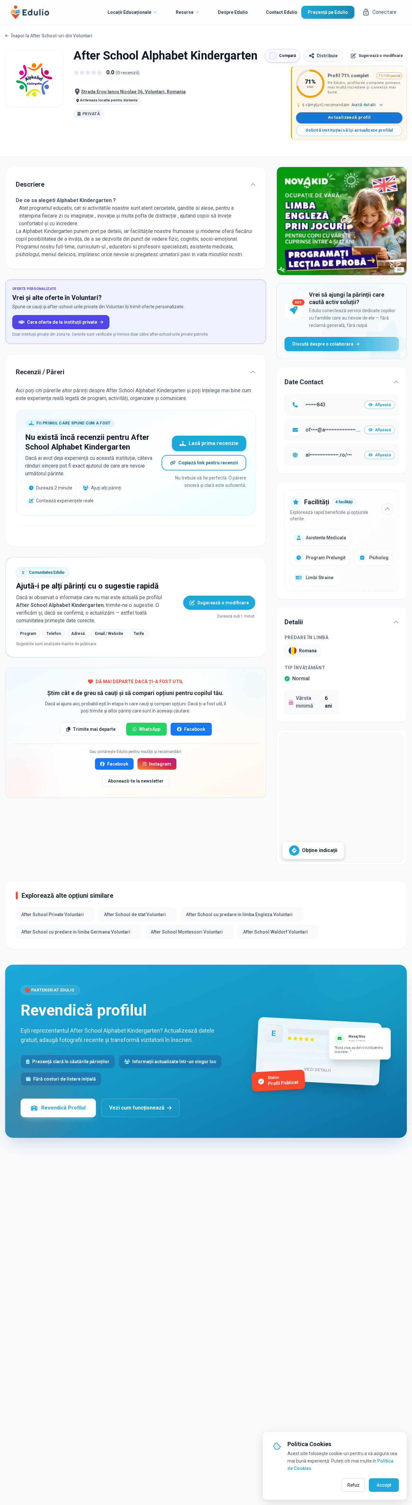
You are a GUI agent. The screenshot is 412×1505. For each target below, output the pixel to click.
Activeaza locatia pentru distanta (108, 100)
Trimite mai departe (94, 729)
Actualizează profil (349, 117)
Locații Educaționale (129, 12)
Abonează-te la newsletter (136, 781)
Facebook (194, 729)
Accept (384, 1485)
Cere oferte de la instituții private (62, 322)
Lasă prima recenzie (214, 443)
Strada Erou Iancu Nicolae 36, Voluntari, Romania (133, 91)
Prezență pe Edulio (328, 12)
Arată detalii (363, 105)
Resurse (184, 12)
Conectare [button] (384, 12)
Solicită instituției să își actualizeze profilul (349, 130)
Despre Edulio (233, 12)
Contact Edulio (281, 12)
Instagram (160, 763)
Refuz (353, 1485)
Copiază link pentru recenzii (208, 462)
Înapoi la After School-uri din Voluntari (51, 35)
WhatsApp (149, 729)
